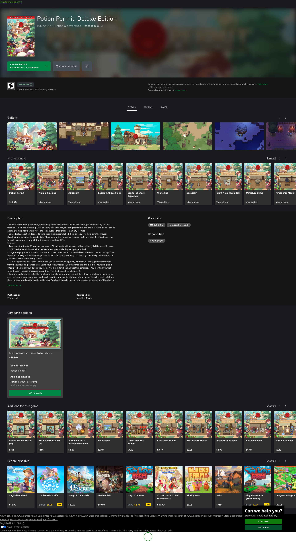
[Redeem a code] (87, 66)
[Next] (285, 118)
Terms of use (101, 530)
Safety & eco (149, 530)
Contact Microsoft (46, 530)
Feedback (103, 515)
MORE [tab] (164, 107)
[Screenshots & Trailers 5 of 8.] (239, 136)
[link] (21, 184)
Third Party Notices (131, 530)
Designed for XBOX (47, 519)
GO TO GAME (35, 392)
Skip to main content (11, 1)
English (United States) (12, 523)
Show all (271, 158)
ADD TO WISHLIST (68, 66)
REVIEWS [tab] (148, 107)
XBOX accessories (59, 515)
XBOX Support (90, 515)
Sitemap (32, 530)
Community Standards (121, 515)
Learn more (262, 83)
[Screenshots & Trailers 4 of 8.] (187, 136)
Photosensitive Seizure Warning (150, 515)
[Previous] (279, 118)
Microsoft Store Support (226, 515)
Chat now (263, 521)
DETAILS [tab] (132, 107)
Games (33, 519)
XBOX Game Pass (40, 515)
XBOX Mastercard (19, 519)
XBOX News (75, 515)
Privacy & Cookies (66, 530)
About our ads (164, 530)
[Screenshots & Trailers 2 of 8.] (84, 136)
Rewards (4, 519)
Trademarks (115, 530)
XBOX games (23, 515)
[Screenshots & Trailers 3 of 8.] (135, 136)
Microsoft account (202, 515)
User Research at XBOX (180, 515)
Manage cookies (85, 530)
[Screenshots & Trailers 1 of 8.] (32, 136)
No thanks (263, 527)
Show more (12, 285)
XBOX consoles (8, 515)
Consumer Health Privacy (13, 530)
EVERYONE (24, 85)
